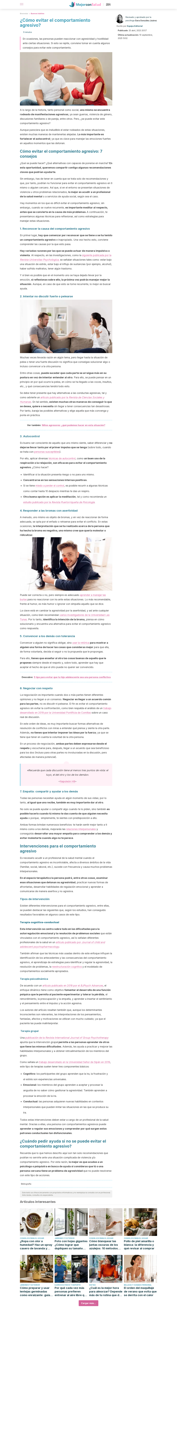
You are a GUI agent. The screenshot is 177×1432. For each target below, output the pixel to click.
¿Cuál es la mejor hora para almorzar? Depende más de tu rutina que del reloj (105, 1291)
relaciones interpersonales (81, 829)
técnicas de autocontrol (62, 458)
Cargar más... (88, 1303)
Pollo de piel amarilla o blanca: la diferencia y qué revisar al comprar (139, 1245)
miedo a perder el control (50, 485)
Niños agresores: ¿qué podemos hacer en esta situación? (73, 425)
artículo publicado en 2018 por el (72, 985)
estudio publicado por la (59, 502)
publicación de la (66, 1037)
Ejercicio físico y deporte (68, 1285)
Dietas (92, 1285)
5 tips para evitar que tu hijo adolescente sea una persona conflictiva (72, 677)
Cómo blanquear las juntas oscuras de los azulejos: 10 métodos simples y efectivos (103, 1245)
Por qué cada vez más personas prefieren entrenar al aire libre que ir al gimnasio (71, 1291)
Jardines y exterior (64, 1238)
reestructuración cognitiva (67, 966)
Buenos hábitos (37, 13)
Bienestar (24, 13)
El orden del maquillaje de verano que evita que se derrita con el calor (140, 1291)
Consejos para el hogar (32, 1238)
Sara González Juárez (146, 20)
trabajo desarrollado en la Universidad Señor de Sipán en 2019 (74, 1062)
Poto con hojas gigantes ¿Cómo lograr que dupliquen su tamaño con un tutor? (71, 1245)
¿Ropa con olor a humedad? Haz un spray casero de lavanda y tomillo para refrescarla (36, 1245)
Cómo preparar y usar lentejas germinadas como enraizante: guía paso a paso (35, 1291)
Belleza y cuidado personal (138, 1285)
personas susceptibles (47, 451)
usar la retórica (80, 642)
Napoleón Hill (67, 781)
